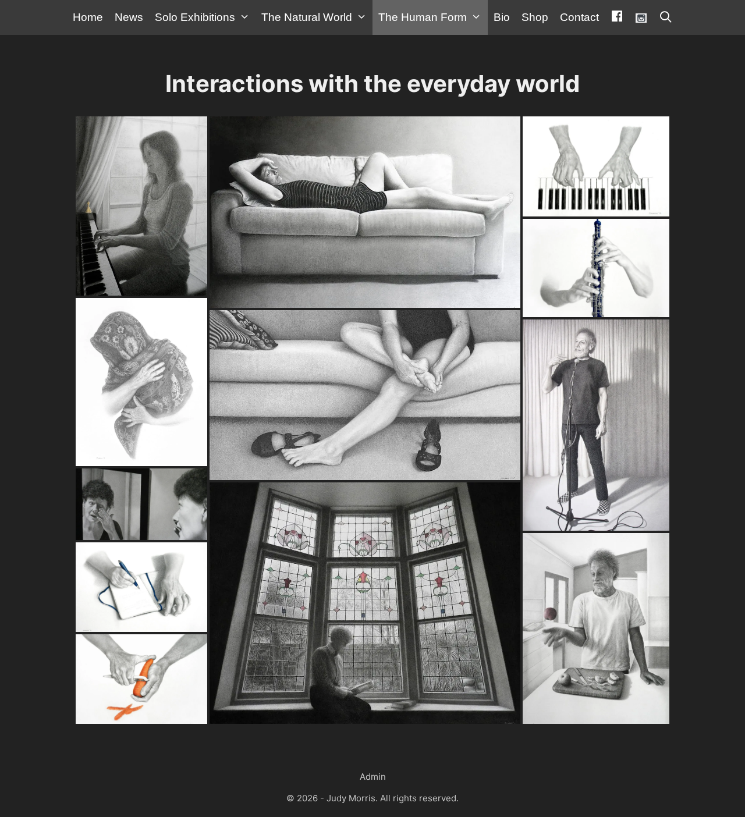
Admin (373, 776)
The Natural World (306, 17)
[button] (141, 207)
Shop (535, 17)
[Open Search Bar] (665, 17)
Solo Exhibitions (195, 17)
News (129, 17)
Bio (502, 17)
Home (88, 17)
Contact (579, 17)
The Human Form (422, 17)
